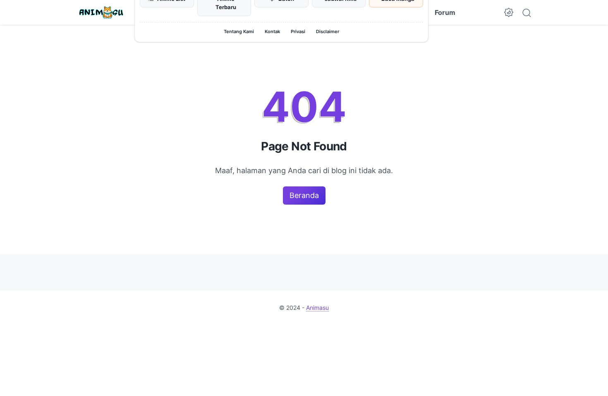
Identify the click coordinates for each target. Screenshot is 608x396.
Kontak (272, 31)
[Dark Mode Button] (509, 12)
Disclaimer (327, 31)
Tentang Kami (239, 31)
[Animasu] (101, 12)
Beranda (304, 195)
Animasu (317, 307)
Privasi (298, 31)
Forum (445, 12)
